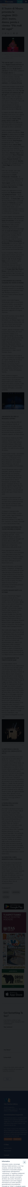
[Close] (24, 1162)
